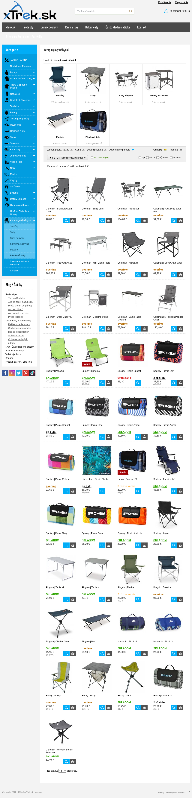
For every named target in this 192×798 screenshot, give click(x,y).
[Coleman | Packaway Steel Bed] (168, 205)
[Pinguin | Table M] (97, 584)
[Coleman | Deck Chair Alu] (61, 314)
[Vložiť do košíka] (73, 220)
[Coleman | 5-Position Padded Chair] (168, 314)
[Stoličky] (59, 80)
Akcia (152, 157)
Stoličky (60, 96)
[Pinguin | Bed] (97, 638)
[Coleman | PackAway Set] (61, 260)
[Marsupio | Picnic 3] (168, 638)
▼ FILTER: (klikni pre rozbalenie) (67, 157)
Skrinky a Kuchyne (159, 96)
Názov (65, 149)
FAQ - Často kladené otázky (19, 347)
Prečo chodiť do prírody (20, 305)
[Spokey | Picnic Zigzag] (168, 422)
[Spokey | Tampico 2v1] (168, 476)
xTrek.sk (10, 27)
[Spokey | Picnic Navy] (61, 530)
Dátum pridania (95, 149)
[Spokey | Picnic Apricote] (133, 530)
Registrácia (181, 2)
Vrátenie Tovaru (16, 335)
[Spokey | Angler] (168, 530)
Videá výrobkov (13, 354)
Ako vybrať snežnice (18, 313)
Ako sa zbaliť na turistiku (20, 302)
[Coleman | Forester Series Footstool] (61, 746)
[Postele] (59, 121)
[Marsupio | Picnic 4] (133, 638)
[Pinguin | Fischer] (133, 584)
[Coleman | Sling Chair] (97, 205)
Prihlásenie (164, 2)
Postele (60, 137)
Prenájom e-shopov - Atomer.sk (172, 792)
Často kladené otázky (118, 27)
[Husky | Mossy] (61, 692)
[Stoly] (92, 80)
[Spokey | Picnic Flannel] (61, 422)
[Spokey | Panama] (61, 368)
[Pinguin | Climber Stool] (61, 638)
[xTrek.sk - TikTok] (32, 375)
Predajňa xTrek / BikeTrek (18, 362)
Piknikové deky (93, 137)
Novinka (177, 157)
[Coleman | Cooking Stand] (97, 314)
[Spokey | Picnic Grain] (97, 530)
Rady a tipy (71, 27)
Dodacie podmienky (18, 332)
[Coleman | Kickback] (133, 260)
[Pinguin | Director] (168, 584)
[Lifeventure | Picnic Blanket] (97, 476)
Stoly (92, 96)
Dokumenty (91, 27)
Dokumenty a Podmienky (18, 320)
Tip (143, 157)
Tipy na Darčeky (16, 298)
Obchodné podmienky (19, 328)
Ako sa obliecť (15, 309)
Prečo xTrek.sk (15, 317)
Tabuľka (174, 149)
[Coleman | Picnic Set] (133, 205)
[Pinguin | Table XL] (61, 584)
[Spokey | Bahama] (97, 368)
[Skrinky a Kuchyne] (158, 80)
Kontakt (141, 27)
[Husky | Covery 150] (133, 476)
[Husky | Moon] (133, 692)
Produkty (28, 27)
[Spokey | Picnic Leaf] (168, 368)
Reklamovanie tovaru (19, 324)
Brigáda (9, 358)
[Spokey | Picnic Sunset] (133, 368)
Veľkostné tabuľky (14, 350)
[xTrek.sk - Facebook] (5, 375)
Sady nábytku (126, 96)
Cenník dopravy (49, 27)
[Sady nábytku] (125, 80)
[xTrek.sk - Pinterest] (25, 375)
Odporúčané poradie (119, 149)
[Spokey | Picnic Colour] (61, 476)
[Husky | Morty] (97, 692)
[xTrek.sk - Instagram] (12, 375)
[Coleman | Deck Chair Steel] (168, 260)
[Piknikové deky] (92, 121)
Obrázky (157, 149)
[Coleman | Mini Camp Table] (97, 260)
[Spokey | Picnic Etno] (97, 422)
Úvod (46, 60)
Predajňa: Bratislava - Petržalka (24, 36)
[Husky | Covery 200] (168, 692)
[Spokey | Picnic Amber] (133, 422)
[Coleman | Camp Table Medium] (133, 314)
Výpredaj (164, 157)
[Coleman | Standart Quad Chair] (61, 205)
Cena (78, 149)
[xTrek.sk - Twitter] (19, 375)
